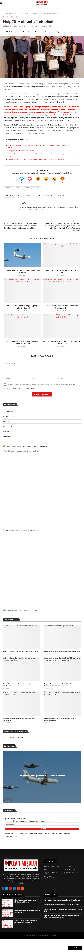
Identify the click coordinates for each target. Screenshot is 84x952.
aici (20, 210)
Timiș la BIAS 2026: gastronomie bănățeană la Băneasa (21, 651)
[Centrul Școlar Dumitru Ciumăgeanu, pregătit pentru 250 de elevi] (22, 290)
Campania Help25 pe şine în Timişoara (21, 151)
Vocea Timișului (11, 13)
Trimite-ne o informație (52, 866)
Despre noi (68, 866)
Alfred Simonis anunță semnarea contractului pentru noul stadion (20, 719)
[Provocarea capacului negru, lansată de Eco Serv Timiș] (61, 255)
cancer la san (9, 188)
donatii (19, 188)
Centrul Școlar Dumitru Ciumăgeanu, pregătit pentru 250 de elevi (20, 685)
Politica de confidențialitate (49, 877)
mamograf (36, 188)
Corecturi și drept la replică (50, 872)
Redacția (8, 26)
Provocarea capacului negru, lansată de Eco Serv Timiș (62, 651)
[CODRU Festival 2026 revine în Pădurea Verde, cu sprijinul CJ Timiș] (61, 326)
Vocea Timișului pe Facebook (13, 737)
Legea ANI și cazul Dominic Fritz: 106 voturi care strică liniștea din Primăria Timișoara (62, 685)
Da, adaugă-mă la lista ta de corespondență (20, 388)
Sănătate (34, 13)
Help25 (27, 188)
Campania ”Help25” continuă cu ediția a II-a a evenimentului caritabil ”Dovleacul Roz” (38, 159)
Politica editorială (70, 869)
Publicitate (47, 869)
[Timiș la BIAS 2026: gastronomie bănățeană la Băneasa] (22, 255)
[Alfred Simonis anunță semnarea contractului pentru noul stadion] (22, 326)
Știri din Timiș (24, 13)
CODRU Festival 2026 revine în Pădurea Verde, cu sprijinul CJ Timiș (60, 719)
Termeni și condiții (70, 872)
